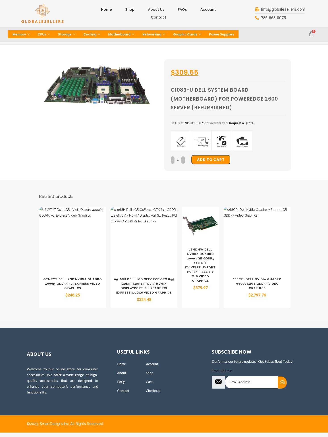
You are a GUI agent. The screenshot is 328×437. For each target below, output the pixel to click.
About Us (156, 9)
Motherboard (119, 34)
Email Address (222, 371)
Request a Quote (241, 123)
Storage (65, 34)
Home (106, 9)
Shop (130, 9)
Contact (158, 17)
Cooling (89, 34)
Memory (19, 34)
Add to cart (211, 159)
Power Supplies (221, 34)
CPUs (42, 34)
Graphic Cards (185, 34)
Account (208, 9)
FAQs (182, 9)
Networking (151, 34)
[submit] (282, 383)
